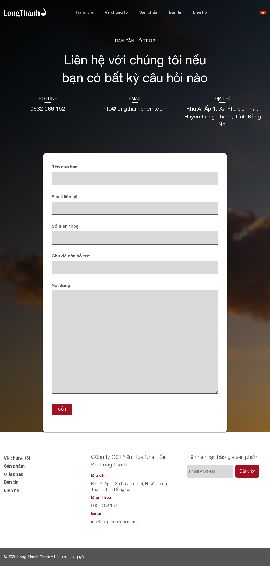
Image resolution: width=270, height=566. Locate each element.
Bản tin (175, 12)
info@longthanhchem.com (135, 108)
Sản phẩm (148, 12)
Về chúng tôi (117, 12)
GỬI (62, 409)
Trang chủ (84, 12)
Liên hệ (200, 12)
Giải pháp (13, 473)
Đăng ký (247, 471)
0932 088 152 (47, 108)
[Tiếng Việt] (263, 12)
